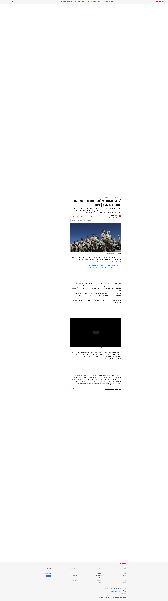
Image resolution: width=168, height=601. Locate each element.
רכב (72, 1)
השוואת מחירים (74, 580)
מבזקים (124, 570)
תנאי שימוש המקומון (47, 573)
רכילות (88, 2)
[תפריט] (163, 2)
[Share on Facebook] (88, 216)
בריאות (83, 1)
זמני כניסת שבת (62, 1)
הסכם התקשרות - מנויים (46, 570)
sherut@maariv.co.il (116, 591)
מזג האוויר (124, 582)
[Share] (91, 216)
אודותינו (100, 582)
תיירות (68, 1)
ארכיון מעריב (99, 580)
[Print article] (78, 216)
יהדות (125, 580)
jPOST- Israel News (73, 570)
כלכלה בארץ (123, 571)
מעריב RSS (99, 573)
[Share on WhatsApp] (81, 216)
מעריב (120, 197)
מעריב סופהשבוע (98, 575)
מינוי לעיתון (100, 578)
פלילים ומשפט (78, 1)
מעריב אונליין (114, 215)
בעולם (106, 197)
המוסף (100, 577)
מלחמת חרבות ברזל (109, 389)
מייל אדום (100, 571)
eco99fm (75, 575)
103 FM (75, 573)
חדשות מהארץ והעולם (113, 197)
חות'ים (116, 389)
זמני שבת (75, 578)
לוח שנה (55, 1)
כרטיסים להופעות (122, 584)
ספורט (99, 1)
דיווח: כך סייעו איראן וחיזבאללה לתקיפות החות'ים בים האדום (105, 265)
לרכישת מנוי (10, 2)
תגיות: (120, 388)
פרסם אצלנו (99, 570)
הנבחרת (108, 1)
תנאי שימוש (49, 568)
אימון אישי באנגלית (73, 568)
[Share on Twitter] (85, 216)
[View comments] (73, 216)
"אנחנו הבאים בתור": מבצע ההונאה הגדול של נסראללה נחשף (104, 267)
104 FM (75, 577)
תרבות (94, 1)
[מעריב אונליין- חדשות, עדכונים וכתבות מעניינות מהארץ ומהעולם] (158, 1)
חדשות (112, 1)
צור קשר (100, 568)
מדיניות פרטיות (48, 571)
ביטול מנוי (100, 584)
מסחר (120, 389)
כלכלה (103, 1)
